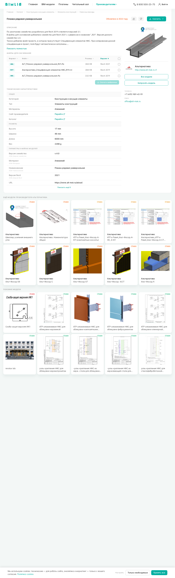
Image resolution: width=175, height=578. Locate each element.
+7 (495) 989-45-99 (134, 94)
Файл (25, 58)
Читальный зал (80, 4)
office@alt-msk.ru (133, 101)
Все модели (146, 77)
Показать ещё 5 (64, 187)
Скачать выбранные (108, 82)
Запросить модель (146, 83)
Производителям (105, 4)
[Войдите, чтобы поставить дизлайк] (141, 19)
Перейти (59, 114)
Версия (104, 58)
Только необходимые (138, 572)
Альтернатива (143, 66)
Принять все (159, 572)
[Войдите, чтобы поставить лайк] (134, 19)
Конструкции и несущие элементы (40, 12)
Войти (165, 4)
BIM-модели (48, 4)
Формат (13, 58)
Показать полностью (17, 48)
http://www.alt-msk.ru (145, 70)
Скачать (156, 19)
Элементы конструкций (67, 12)
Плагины (63, 4)
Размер (89, 58)
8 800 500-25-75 (146, 4)
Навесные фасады (87, 12)
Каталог (20, 12)
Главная (33, 4)
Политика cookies (25, 574)
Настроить (119, 573)
